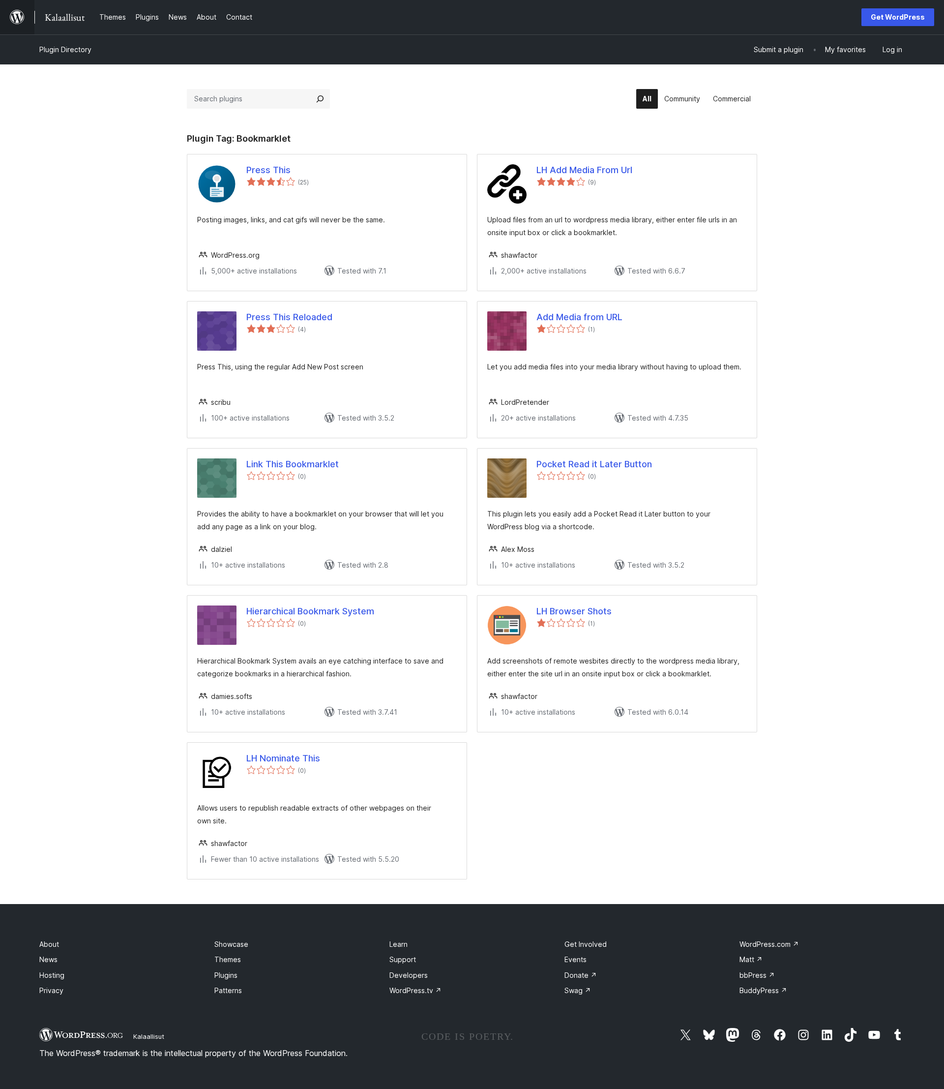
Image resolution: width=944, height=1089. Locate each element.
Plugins (225, 975)
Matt (751, 959)
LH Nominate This (283, 758)
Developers (408, 975)
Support (402, 959)
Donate (580, 975)
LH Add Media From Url (584, 170)
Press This (268, 170)
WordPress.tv (415, 990)
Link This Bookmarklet (292, 464)
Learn (398, 944)
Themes (227, 959)
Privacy (51, 990)
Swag (577, 990)
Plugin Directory (65, 49)
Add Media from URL (579, 317)
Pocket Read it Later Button (594, 464)
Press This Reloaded (289, 317)
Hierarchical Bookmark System (310, 611)
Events (575, 959)
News (48, 959)
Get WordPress (898, 17)
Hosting (51, 975)
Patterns (228, 990)
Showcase (231, 944)
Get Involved (585, 944)
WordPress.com (769, 944)
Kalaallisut (148, 1036)
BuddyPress (763, 990)
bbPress (757, 975)
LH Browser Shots (574, 611)
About (49, 944)
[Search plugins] (320, 99)
